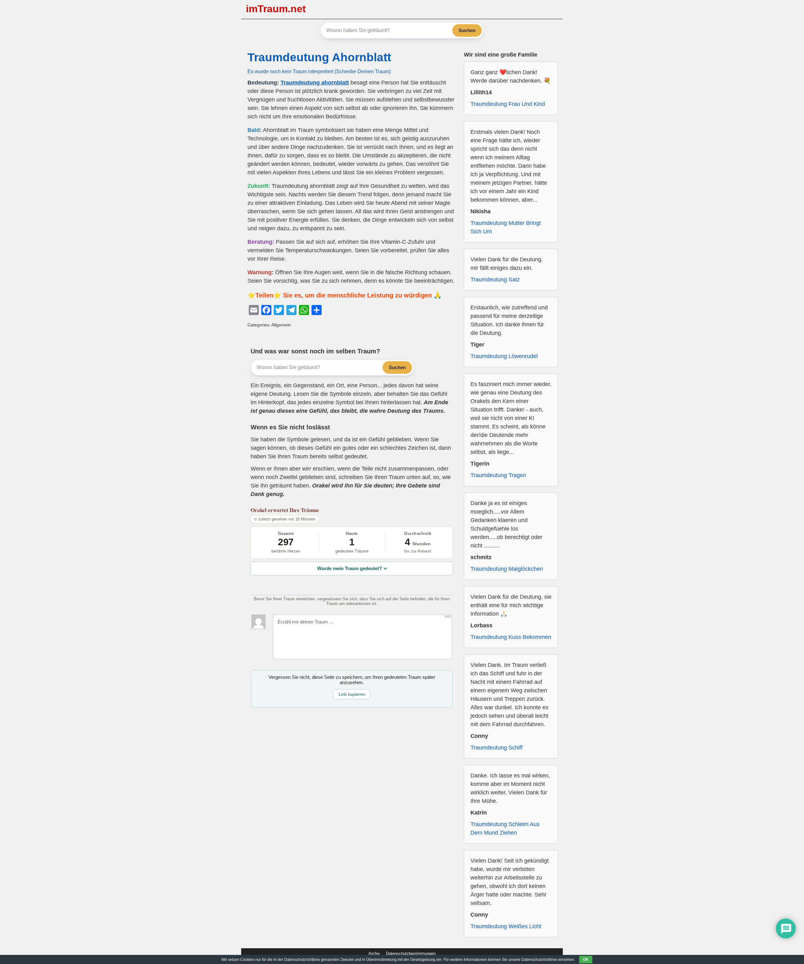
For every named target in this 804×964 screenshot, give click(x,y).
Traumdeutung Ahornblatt (319, 57)
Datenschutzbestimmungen (411, 953)
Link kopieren (352, 694)
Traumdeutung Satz (495, 279)
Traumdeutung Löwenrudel (504, 356)
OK (586, 959)
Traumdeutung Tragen (498, 475)
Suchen (467, 30)
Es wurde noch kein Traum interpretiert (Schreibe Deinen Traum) (319, 71)
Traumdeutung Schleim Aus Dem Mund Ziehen (505, 828)
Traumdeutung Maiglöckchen (506, 569)
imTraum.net (276, 8)
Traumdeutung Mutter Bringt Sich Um (505, 227)
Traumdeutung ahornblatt (314, 82)
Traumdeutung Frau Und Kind (507, 104)
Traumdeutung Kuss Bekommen (510, 637)
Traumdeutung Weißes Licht (505, 926)
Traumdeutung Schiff (496, 747)
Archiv (374, 953)
